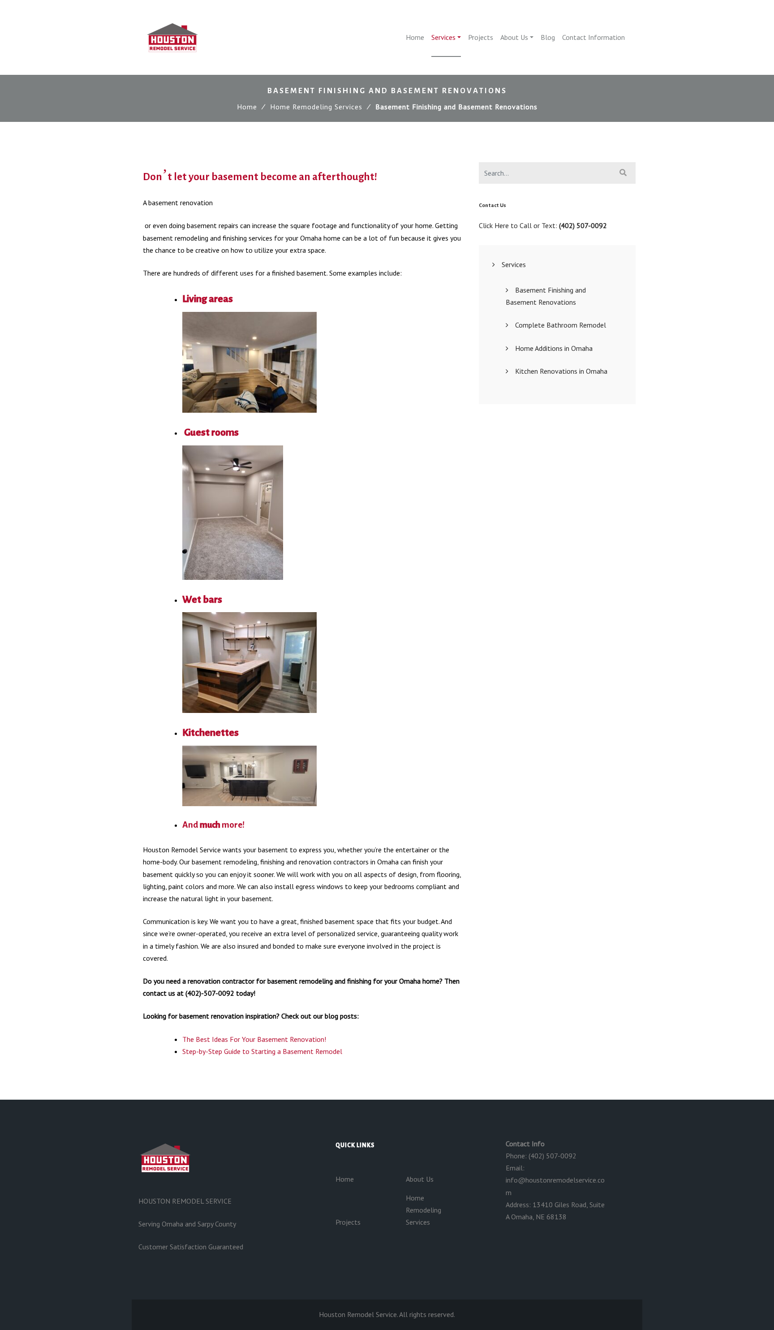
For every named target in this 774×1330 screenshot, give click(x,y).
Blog (548, 37)
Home (415, 37)
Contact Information (593, 37)
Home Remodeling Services (316, 106)
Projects (480, 37)
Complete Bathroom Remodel (560, 324)
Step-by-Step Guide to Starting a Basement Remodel (262, 1051)
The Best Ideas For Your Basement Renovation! (254, 1039)
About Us (514, 37)
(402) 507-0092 (583, 225)
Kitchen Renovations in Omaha (561, 371)
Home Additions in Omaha (554, 348)
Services (443, 37)
